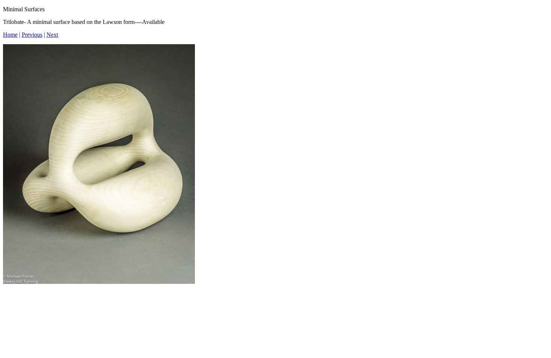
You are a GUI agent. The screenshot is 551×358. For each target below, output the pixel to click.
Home (10, 34)
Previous (32, 34)
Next (52, 34)
